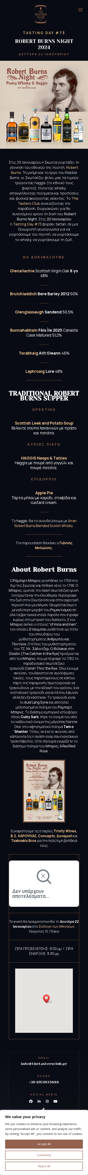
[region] (44, 1142)
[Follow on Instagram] (47, 1101)
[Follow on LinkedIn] (39, 1101)
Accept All (44, 1144)
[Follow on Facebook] (31, 1101)
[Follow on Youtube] (55, 1101)
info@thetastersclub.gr (44, 1064)
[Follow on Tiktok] (43, 1109)
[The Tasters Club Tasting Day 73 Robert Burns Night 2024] (44, 820)
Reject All (44, 1166)
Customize (44, 1155)
